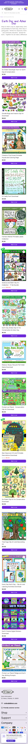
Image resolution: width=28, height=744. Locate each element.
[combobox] (14, 12)
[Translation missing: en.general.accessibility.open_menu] (2, 9)
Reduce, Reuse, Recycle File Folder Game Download (13, 366)
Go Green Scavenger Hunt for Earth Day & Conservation (14, 71)
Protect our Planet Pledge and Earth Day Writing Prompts (14, 674)
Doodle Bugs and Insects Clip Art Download (13, 115)
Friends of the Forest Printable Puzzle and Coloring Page (12, 156)
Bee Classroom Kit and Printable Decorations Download (12, 454)
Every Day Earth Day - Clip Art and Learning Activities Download (13, 585)
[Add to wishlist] (23, 43)
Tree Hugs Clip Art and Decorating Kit (13, 543)
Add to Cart (14, 77)
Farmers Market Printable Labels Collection (12, 238)
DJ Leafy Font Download (10, 196)
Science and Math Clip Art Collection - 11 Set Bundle (10, 284)
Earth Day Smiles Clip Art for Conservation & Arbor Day (11, 329)
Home (1, 16)
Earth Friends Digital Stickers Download (11, 632)
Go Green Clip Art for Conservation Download (13, 500)
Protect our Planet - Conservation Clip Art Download (13, 408)
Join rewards (10, 740)
